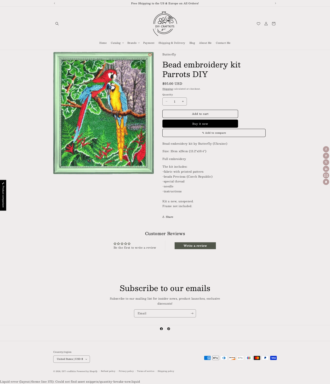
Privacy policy (126, 371)
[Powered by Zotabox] (326, 182)
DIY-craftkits (69, 371)
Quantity (167, 94)
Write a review (195, 245)
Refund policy (108, 371)
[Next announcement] (275, 3)
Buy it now (200, 123)
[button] (57, 23)
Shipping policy (166, 371)
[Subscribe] (192, 313)
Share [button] (169, 217)
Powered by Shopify (87, 371)
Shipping (167, 88)
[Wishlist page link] (258, 23)
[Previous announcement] (54, 3)
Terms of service (145, 371)
